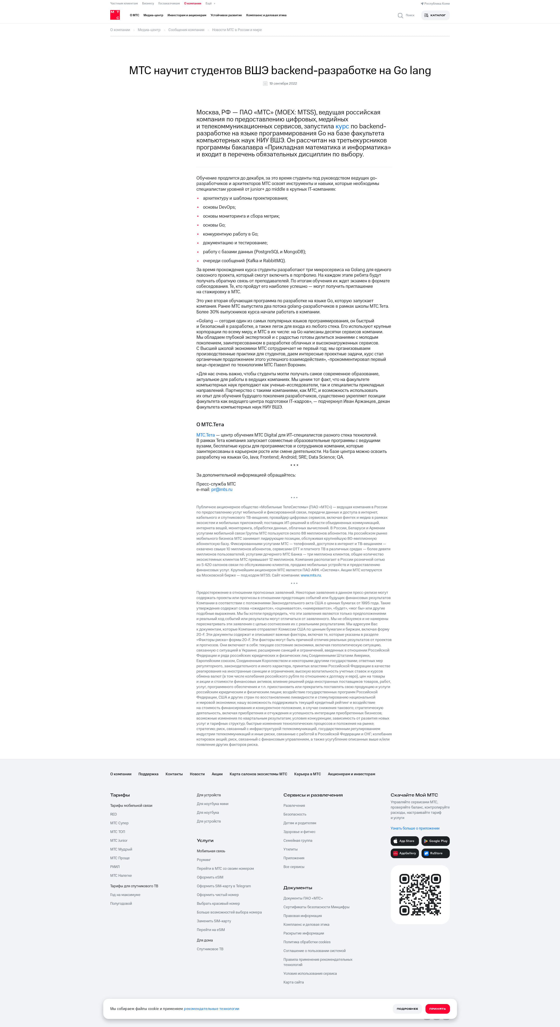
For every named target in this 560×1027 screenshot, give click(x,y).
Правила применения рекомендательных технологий (318, 962)
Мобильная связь (211, 851)
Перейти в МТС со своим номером (225, 868)
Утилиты (291, 849)
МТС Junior (119, 840)
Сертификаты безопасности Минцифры (317, 907)
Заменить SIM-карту (214, 921)
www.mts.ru (311, 575)
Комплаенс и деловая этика (306, 924)
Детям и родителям (300, 823)
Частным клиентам (124, 3)
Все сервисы (294, 867)
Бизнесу (148, 3)
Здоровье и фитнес (299, 832)
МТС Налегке (121, 875)
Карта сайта (294, 982)
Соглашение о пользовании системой (315, 951)
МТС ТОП (117, 832)
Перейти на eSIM (211, 930)
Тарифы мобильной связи (131, 805)
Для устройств (209, 795)
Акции (217, 774)
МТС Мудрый (121, 849)
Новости (197, 774)
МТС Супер (119, 823)
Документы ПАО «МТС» (303, 898)
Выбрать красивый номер (218, 903)
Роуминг (204, 860)
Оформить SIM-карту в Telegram (224, 886)
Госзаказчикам (169, 3)
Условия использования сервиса (310, 973)
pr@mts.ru (222, 489)
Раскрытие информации (304, 933)
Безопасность (295, 814)
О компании (192, 3)
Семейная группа (298, 840)
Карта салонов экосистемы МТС (258, 774)
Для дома (205, 940)
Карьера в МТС (307, 774)
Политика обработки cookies (307, 942)
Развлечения (294, 805)
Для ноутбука (208, 812)
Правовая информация (303, 916)
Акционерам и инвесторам (351, 774)
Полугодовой (121, 903)
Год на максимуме (125, 895)
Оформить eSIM (210, 877)
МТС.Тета (205, 435)
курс (342, 126)
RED (113, 814)
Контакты (174, 774)
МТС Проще (120, 858)
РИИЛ (115, 867)
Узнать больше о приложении (415, 828)
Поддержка (148, 774)
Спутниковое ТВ (210, 949)
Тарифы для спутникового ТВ (134, 886)
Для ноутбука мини (212, 804)
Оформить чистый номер (218, 895)
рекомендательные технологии (211, 1008)
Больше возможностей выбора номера (229, 912)
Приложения (294, 858)
